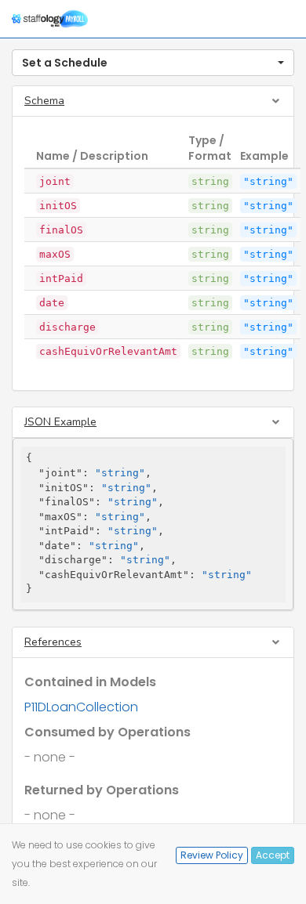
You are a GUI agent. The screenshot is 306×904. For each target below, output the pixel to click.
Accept (273, 855)
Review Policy (211, 855)
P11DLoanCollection (81, 707)
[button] (153, 62)
